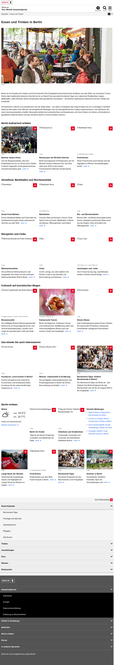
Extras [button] (4, 640)
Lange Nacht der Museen (12, 474)
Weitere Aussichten (9, 425)
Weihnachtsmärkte (9, 268)
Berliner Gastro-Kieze (11, 158)
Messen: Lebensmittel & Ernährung (54, 377)
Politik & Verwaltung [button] (10, 621)
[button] (110, 14)
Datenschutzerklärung (11, 608)
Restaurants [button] (6, 569)
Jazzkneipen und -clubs (87, 268)
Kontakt (6, 602)
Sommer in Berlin (94, 474)
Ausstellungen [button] (7, 550)
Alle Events (7, 537)
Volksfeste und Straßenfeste (70, 432)
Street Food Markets (10, 214)
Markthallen (44, 214)
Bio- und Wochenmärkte (87, 214)
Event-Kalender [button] (8, 506)
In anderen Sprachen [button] (10, 647)
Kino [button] (3, 557)
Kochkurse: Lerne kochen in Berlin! (17, 377)
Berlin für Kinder (37, 432)
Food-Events (82, 158)
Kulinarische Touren (48, 320)
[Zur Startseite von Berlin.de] (8, 582)
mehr (24, 169)
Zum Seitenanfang (102, 500)
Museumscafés (7, 320)
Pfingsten (7, 531)
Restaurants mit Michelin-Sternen (54, 158)
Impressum (7, 596)
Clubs (41, 268)
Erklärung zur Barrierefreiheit (14, 614)
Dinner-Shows (83, 320)
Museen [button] (4, 563)
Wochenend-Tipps (66, 474)
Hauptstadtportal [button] (8, 589)
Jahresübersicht (9, 525)
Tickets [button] (4, 544)
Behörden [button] (5, 627)
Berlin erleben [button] (7, 634)
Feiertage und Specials (12, 519)
